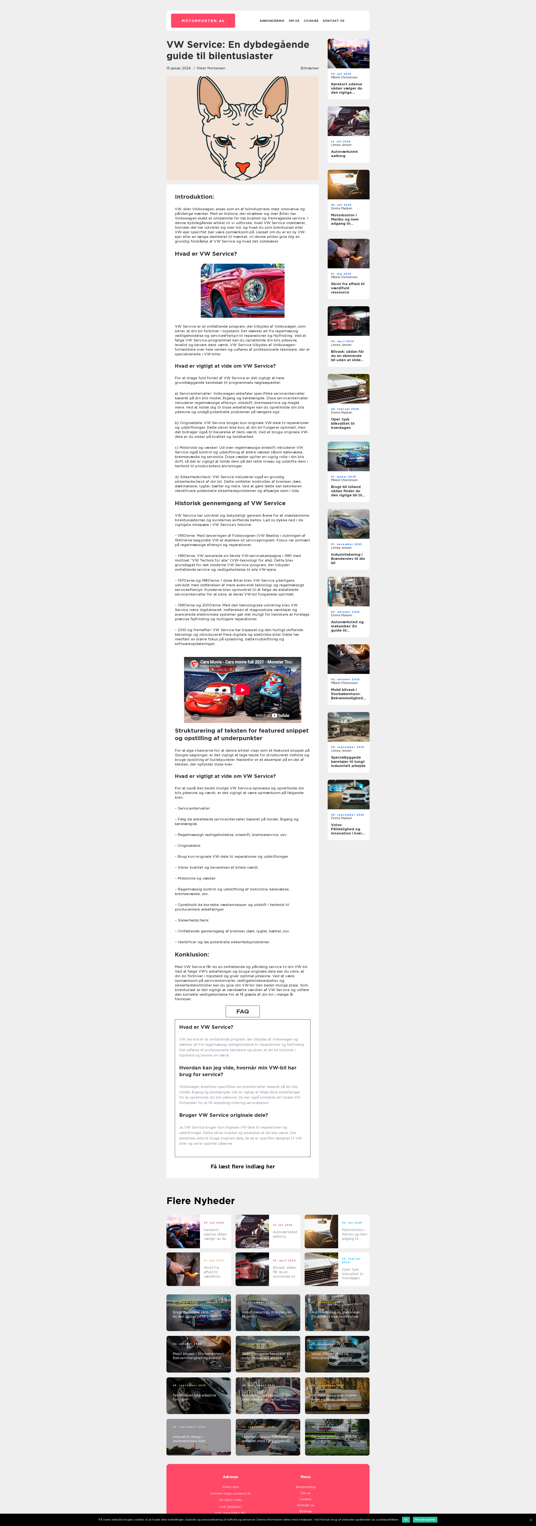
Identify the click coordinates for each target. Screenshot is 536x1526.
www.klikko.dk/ (234, 1513)
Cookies (311, 20)
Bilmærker (310, 68)
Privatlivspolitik (425, 1519)
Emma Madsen (341, 208)
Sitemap (305, 1511)
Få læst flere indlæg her (243, 1166)
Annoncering (272, 20)
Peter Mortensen (211, 68)
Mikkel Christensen (344, 77)
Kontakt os (334, 20)
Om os (294, 20)
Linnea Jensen (341, 144)
